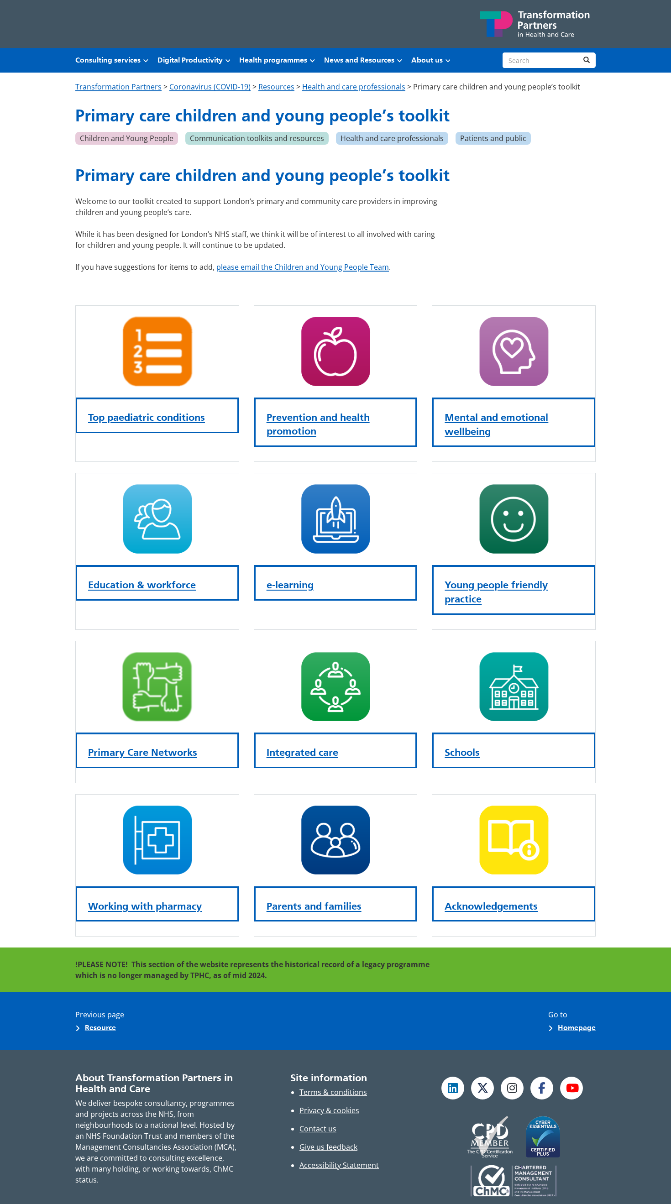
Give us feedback (328, 1147)
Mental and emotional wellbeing (496, 424)
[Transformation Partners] (534, 24)
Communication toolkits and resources (257, 138)
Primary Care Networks (142, 752)
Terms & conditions (333, 1092)
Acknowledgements (491, 906)
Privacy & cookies (329, 1110)
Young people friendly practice (496, 592)
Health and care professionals (392, 138)
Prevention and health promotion (318, 424)
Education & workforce (142, 585)
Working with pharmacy (145, 906)
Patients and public (493, 138)
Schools (462, 752)
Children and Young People (126, 138)
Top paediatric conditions (146, 417)
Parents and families (314, 906)
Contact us (317, 1129)
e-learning (290, 585)
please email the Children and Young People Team (302, 267)
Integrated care (302, 752)
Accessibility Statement (339, 1165)
